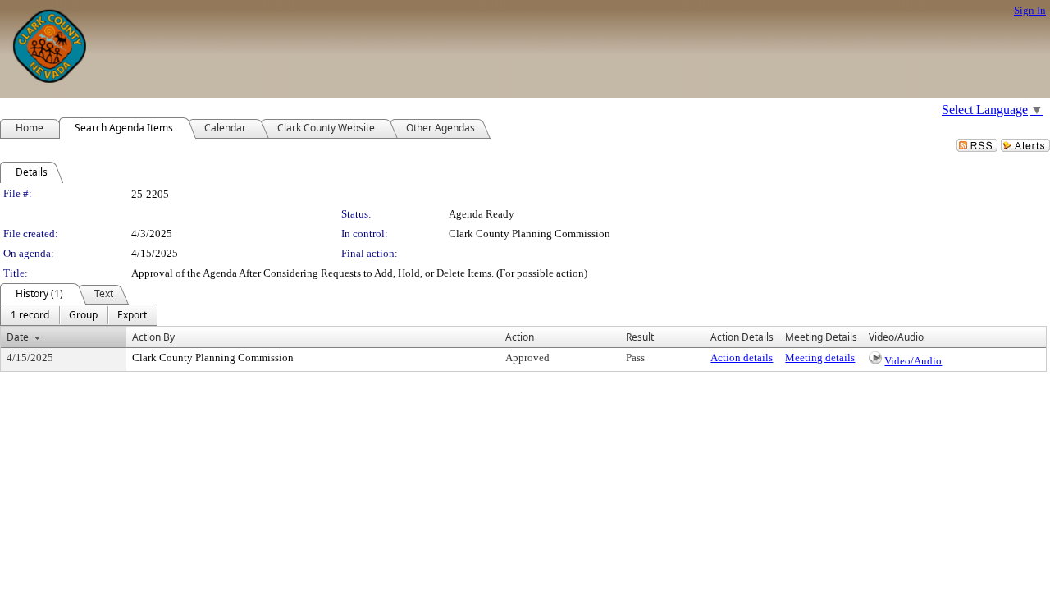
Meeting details (820, 357)
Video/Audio (913, 361)
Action (519, 337)
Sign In (1030, 10)
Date (18, 337)
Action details (741, 357)
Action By (153, 337)
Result (640, 337)
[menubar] (79, 315)
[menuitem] (30, 315)
